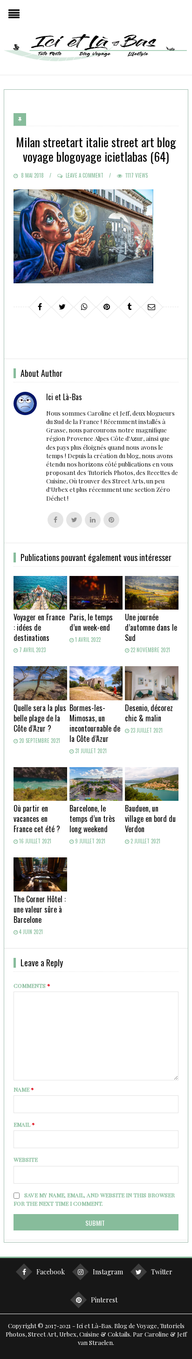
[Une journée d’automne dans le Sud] (151, 593)
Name (24, 1089)
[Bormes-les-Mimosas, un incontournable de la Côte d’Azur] (96, 683)
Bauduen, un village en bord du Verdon (150, 818)
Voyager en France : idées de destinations (39, 627)
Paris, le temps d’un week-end (91, 622)
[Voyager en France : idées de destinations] (40, 593)
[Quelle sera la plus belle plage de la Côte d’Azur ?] (40, 683)
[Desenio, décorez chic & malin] (151, 683)
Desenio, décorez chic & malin (149, 713)
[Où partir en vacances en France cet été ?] (40, 784)
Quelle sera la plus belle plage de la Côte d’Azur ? (40, 718)
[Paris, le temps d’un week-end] (96, 593)
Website (26, 1159)
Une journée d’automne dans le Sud (151, 627)
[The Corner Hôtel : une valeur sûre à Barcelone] (40, 874)
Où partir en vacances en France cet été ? (37, 818)
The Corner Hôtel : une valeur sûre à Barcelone (40, 909)
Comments (32, 985)
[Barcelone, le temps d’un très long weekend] (96, 784)
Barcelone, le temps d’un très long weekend (92, 818)
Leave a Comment (84, 175)
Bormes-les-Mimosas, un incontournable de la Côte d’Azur (94, 723)
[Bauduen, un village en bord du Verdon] (151, 784)
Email (24, 1124)
